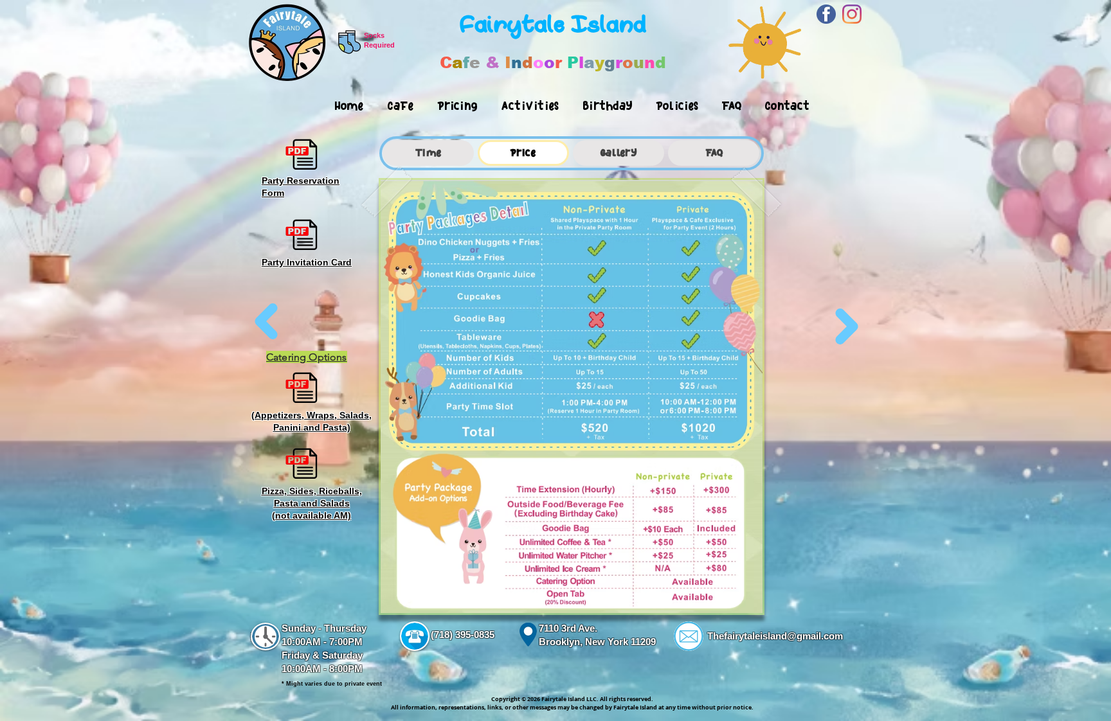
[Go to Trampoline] (846, 324)
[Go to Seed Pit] (266, 324)
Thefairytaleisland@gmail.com (775, 635)
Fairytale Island (553, 24)
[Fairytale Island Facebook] (826, 14)
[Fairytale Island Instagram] (852, 14)
